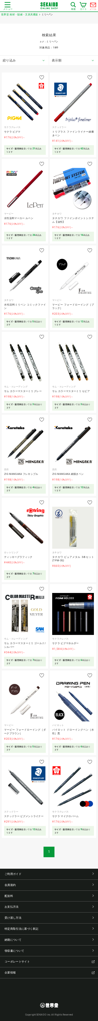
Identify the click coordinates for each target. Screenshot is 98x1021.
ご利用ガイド (13, 874)
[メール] (93, 6)
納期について (13, 939)
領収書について (14, 950)
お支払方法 (12, 906)
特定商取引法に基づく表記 (21, 928)
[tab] (24, 61)
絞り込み (9, 60)
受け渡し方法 (13, 917)
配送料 (9, 896)
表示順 (57, 60)
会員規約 (10, 885)
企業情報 (10, 972)
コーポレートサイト (17, 961)
